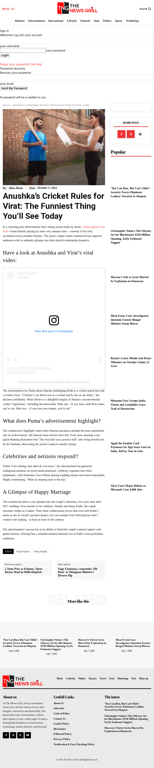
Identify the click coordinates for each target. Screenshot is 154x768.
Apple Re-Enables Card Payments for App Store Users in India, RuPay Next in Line (130, 447)
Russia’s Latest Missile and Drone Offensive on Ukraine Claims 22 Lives (131, 362)
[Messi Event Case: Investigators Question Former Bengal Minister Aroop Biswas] (131, 299)
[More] (140, 134)
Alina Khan (16, 188)
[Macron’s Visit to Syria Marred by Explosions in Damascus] (131, 261)
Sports (6, 105)
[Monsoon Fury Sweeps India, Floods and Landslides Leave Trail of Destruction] (131, 384)
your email (6, 83)
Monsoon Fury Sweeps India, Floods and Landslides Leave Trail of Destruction (128, 404)
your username (9, 46)
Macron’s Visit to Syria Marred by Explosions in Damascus (92, 642)
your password (55, 50)
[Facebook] (122, 134)
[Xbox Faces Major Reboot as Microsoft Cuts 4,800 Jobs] (131, 469)
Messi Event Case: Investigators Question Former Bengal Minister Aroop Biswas (130, 319)
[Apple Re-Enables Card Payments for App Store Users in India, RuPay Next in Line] (131, 427)
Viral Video (23, 551)
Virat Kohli (40, 551)
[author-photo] (5, 650)
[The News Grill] (77, 8)
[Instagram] (13, 735)
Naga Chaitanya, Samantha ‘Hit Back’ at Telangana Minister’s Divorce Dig (77, 572)
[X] (131, 134)
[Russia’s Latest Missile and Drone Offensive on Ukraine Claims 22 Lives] (131, 342)
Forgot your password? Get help (21, 64)
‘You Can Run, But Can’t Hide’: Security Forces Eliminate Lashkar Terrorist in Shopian (131, 192)
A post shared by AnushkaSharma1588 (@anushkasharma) (54, 382)
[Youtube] (28, 735)
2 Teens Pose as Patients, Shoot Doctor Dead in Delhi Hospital (23, 570)
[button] (145, 9)
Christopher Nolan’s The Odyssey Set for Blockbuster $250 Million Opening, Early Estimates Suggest (57, 644)
